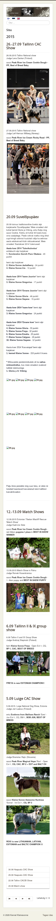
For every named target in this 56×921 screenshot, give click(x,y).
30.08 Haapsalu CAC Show (20, 869)
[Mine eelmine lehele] (16, 899)
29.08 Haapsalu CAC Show (20, 874)
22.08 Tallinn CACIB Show (20, 880)
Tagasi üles (48, 914)
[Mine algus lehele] (9, 899)
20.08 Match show (16, 885)
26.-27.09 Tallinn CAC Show (23, 46)
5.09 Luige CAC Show (23, 698)
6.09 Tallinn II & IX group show (26, 628)
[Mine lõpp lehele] (29, 899)
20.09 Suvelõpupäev (22, 216)
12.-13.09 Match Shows (25, 511)
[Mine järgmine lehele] (23, 899)
